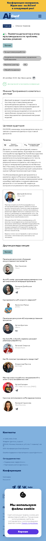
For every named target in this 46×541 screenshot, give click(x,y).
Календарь (7, 477)
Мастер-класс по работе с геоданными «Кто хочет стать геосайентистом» (21, 379)
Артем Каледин (21, 384)
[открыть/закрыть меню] (40, 16)
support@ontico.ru (35, 452)
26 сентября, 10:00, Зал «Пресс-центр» (17, 78)
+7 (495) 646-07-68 (10, 439)
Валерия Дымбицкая (23, 286)
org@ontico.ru (20, 462)
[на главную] (11, 16)
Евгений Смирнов (22, 346)
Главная (7, 26)
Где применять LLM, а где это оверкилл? (19, 300)
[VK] (24, 488)
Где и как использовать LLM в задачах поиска (22, 398)
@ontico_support (16, 441)
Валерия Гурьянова (23, 403)
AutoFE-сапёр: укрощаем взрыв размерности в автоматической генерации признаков (22, 280)
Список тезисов (22, 26)
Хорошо (23, 531)
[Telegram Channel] (14, 488)
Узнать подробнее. (29, 523)
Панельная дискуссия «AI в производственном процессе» (22, 319)
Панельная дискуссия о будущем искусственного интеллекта (17, 260)
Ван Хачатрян (21, 266)
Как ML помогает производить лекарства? (20, 359)
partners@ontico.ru (20, 465)
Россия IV (6, 480)
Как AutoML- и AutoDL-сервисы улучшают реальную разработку (20, 340)
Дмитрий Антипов (24, 194)
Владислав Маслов (23, 364)
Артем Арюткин (21, 325)
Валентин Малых (22, 305)
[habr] (30, 487)
